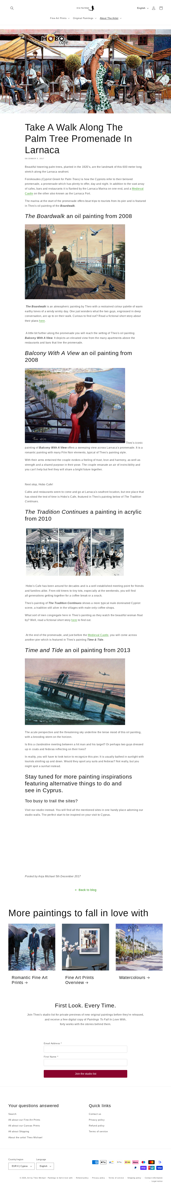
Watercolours (132, 977)
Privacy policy (97, 1119)
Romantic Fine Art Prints (30, 980)
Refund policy (97, 1125)
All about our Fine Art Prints (24, 1119)
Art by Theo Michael (36, 1178)
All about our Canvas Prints (24, 1125)
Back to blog (87, 890)
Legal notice (157, 1181)
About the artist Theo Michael (25, 1137)
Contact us (95, 1114)
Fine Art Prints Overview (79, 980)
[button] (12, 8)
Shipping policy (134, 1178)
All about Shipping (18, 1131)
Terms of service (98, 1131)
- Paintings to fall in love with (59, 1178)
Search (12, 1114)
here (42, 320)
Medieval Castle (98, 635)
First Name (51, 1056)
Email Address (53, 1043)
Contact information (154, 1178)
